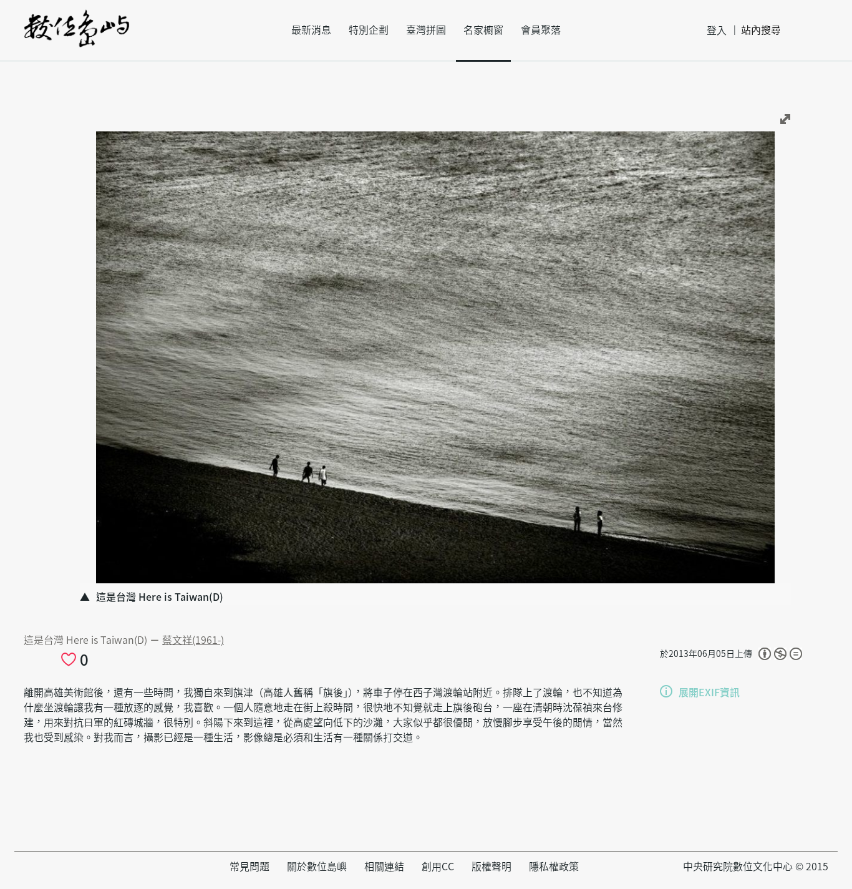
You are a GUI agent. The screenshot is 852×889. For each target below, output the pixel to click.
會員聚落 (541, 30)
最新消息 (311, 30)
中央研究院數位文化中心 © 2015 (755, 867)
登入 (717, 31)
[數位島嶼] (77, 37)
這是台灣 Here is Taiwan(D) (87, 640)
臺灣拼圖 (426, 30)
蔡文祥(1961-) (193, 640)
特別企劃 (369, 30)
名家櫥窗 (483, 30)
